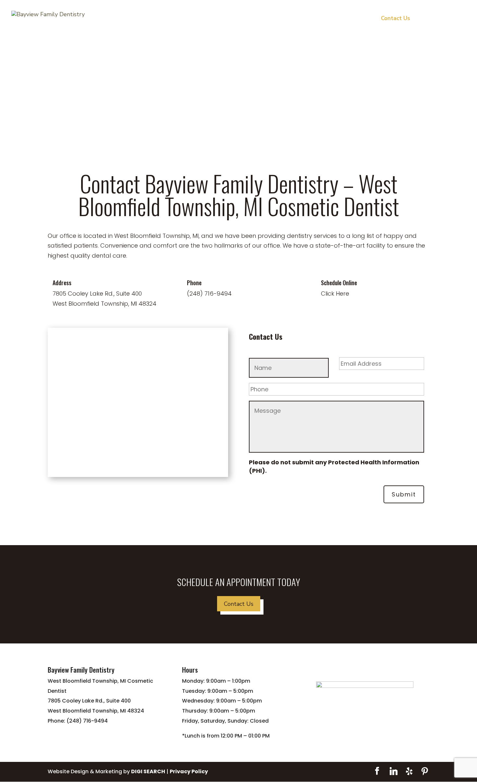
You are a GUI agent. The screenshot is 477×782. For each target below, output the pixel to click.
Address (62, 282)
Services (278, 19)
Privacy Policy (189, 771)
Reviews (316, 19)
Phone (194, 282)
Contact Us (395, 19)
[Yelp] (409, 771)
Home (209, 19)
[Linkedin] (393, 771)
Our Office (238, 19)
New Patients (354, 19)
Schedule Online (339, 282)
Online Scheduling (443, 19)
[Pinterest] (424, 771)
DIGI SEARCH (148, 771)
